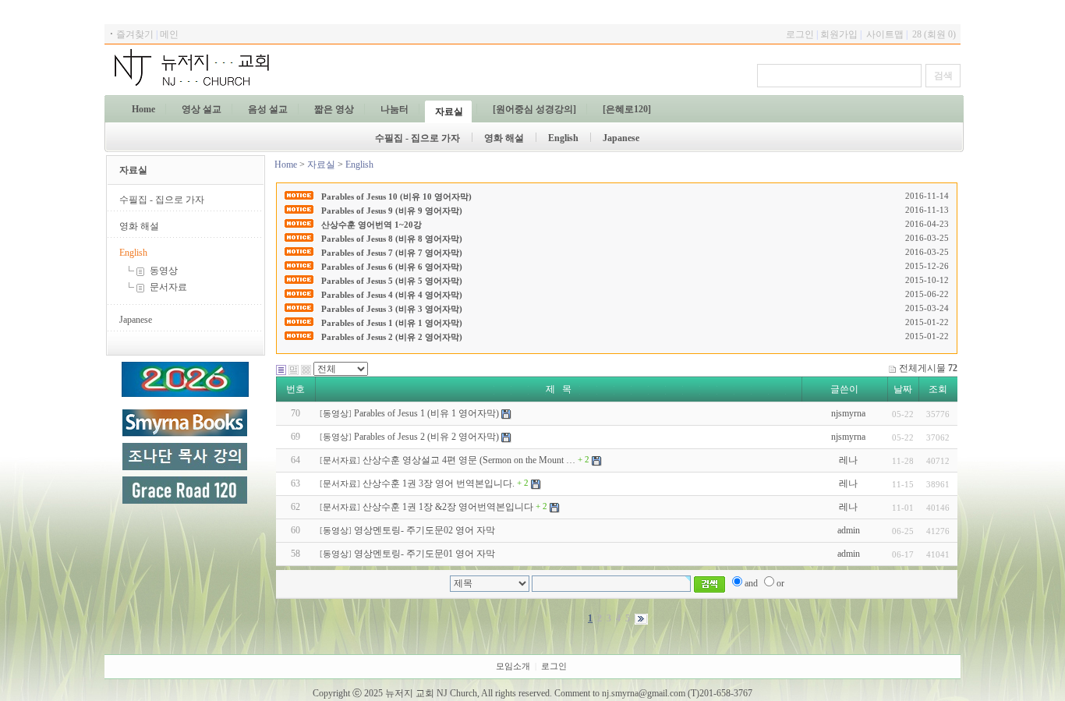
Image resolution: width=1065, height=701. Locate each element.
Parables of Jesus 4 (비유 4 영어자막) (391, 294)
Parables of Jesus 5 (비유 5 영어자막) (391, 280)
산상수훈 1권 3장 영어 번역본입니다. (439, 483)
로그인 (554, 666)
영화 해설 (139, 226)
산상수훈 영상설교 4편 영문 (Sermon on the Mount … (469, 460)
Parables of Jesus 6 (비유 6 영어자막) (391, 266)
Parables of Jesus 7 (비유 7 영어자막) (391, 252)
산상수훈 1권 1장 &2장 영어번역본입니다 (448, 506)
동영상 (162, 270)
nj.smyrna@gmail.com (643, 693)
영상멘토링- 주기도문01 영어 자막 (424, 553)
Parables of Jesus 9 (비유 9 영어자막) (391, 210)
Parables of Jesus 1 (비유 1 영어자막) (391, 322)
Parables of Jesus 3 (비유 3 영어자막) (391, 308)
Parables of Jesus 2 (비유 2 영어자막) (391, 337)
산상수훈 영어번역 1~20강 (371, 224)
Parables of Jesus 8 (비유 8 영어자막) (391, 238)
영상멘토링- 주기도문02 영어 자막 (424, 530)
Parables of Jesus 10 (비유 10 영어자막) (396, 196)
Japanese (135, 319)
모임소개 (513, 666)
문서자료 (167, 286)
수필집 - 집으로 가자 (161, 199)
